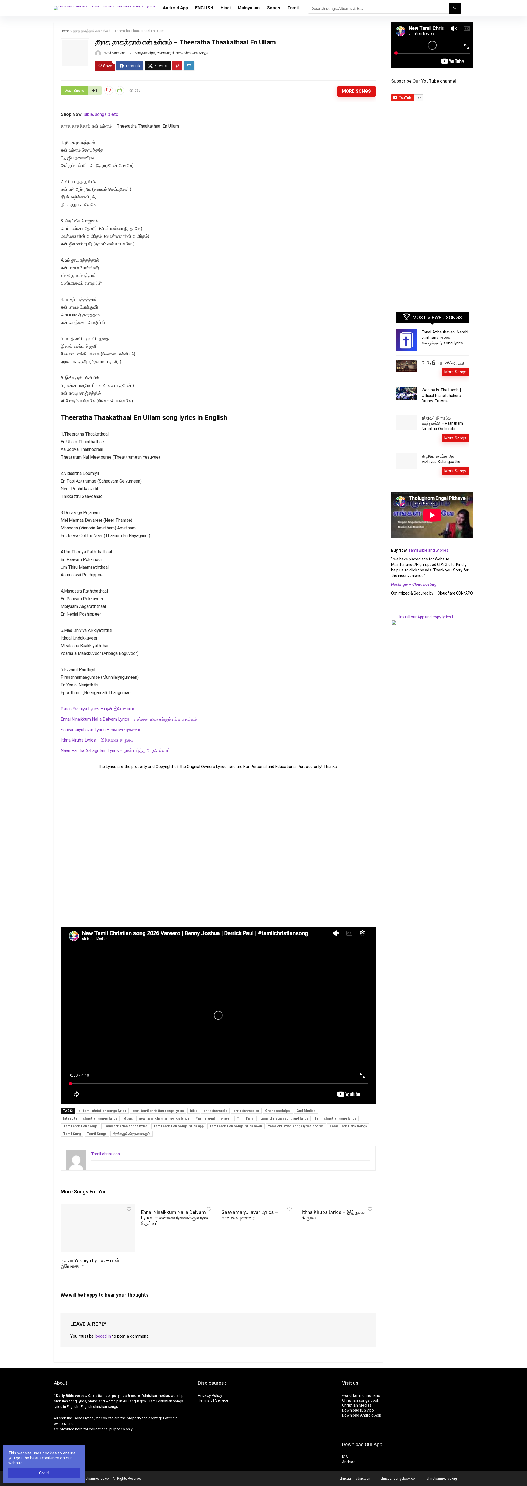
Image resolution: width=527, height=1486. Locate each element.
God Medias (305, 1111)
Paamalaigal (165, 53)
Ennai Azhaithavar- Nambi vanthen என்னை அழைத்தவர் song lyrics (445, 338)
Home (65, 31)
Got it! (44, 1473)
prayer (226, 1118)
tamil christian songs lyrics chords (296, 1126)
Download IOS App (358, 1410)
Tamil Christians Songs (191, 53)
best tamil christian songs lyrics (158, 1111)
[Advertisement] (218, 848)
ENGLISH (204, 7)
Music (128, 1118)
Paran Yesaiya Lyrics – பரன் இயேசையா (97, 708)
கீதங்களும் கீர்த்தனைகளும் (131, 1134)
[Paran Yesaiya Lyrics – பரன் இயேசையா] (97, 1207)
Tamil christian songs (80, 1126)
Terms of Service (213, 1400)
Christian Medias (357, 1405)
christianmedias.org (442, 1479)
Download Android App (361, 1415)
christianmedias (246, 1111)
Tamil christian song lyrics (335, 1118)
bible (193, 1111)
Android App (175, 7)
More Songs (356, 91)
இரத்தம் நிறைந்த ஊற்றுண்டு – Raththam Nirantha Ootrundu (442, 423)
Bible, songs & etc (101, 114)
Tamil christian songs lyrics (126, 1126)
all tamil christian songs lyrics (102, 1111)
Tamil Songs (97, 1134)
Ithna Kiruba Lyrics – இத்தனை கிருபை (97, 740)
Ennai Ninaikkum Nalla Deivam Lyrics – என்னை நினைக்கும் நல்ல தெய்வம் (129, 719)
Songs (273, 7)
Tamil (293, 7)
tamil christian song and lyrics (284, 1118)
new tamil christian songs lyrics (164, 1118)
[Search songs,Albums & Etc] (455, 8)
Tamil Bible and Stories (428, 550)
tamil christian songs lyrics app (179, 1126)
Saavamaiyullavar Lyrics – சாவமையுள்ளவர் (100, 729)
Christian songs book (360, 1400)
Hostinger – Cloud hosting (413, 584)
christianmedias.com (355, 1479)
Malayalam (249, 7)
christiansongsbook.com (399, 1479)
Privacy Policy (210, 1395)
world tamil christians (361, 1395)
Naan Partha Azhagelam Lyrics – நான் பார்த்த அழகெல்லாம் (115, 750)
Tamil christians (113, 53)
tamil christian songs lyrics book (236, 1126)
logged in (103, 1336)
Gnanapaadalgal (144, 53)
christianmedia (215, 1111)
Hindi (225, 7)
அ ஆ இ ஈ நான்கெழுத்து (443, 362)
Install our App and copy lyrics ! (422, 617)
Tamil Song (72, 1134)
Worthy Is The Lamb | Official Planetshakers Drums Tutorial (441, 395)
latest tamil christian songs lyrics (90, 1118)
